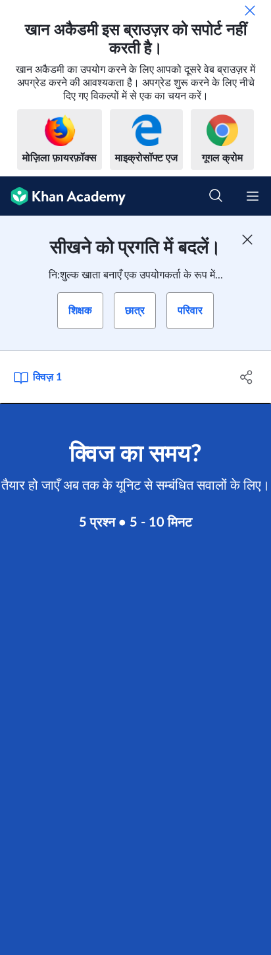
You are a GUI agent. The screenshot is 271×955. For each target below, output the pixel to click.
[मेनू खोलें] (252, 196)
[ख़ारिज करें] (249, 10)
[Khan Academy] (63, 196)
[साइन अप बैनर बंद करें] (247, 239)
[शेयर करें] (246, 377)
